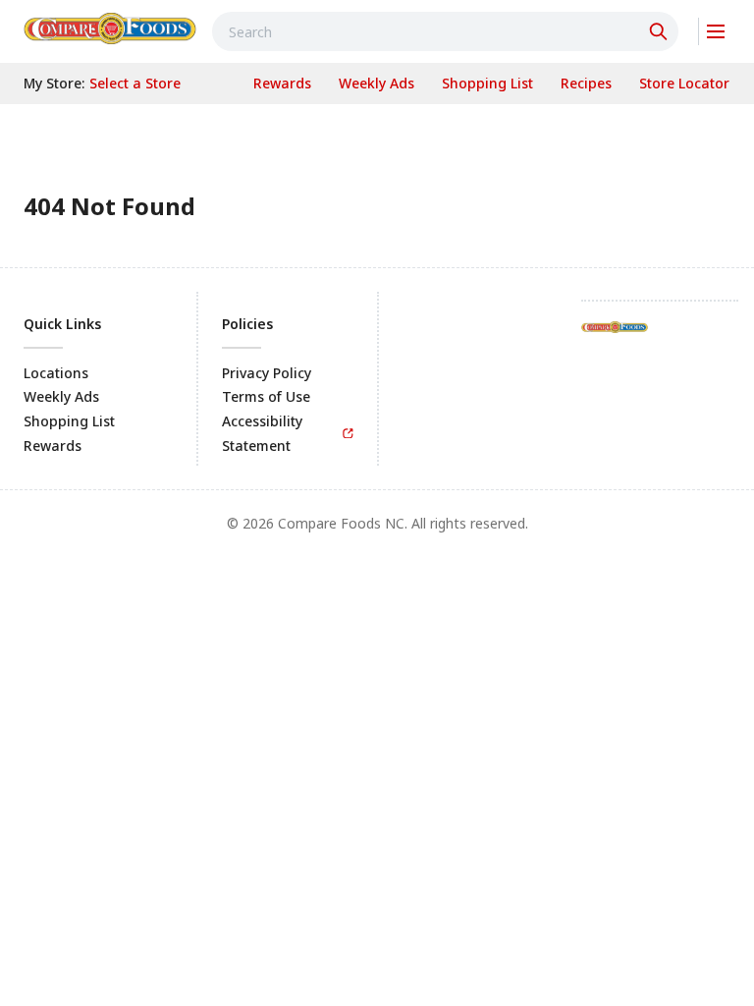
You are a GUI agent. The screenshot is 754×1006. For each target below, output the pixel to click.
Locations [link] (56, 372)
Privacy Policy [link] (266, 372)
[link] (110, 28)
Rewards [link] (52, 445)
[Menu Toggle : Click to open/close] (714, 31)
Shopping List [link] (69, 421)
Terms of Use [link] (266, 396)
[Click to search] (660, 31)
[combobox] (445, 31)
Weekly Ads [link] (61, 396)
